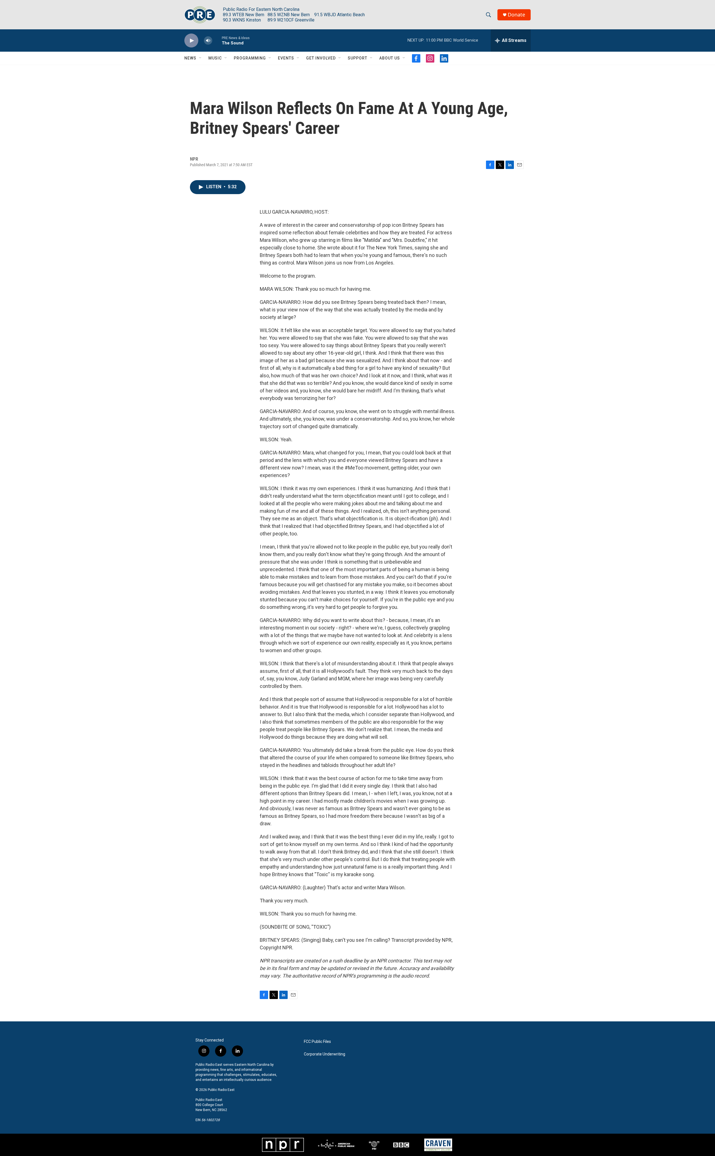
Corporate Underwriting (324, 1054)
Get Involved (321, 58)
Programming (250, 58)
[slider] (217, 40)
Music (215, 58)
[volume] (208, 40)
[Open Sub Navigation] (200, 58)
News (190, 58)
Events (286, 58)
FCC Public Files (317, 1042)
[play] (191, 40)
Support (357, 58)
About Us (389, 58)
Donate (516, 15)
